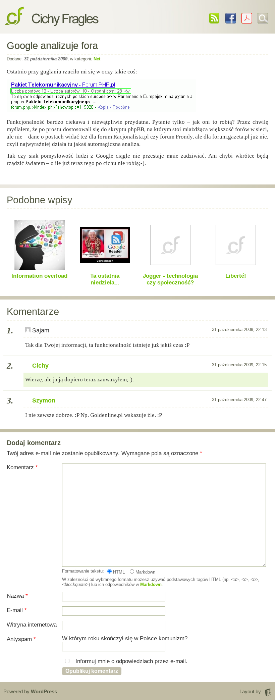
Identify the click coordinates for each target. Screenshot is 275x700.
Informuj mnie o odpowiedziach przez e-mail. (130, 661)
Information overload (39, 276)
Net (97, 58)
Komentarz (22, 467)
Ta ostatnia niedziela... (104, 279)
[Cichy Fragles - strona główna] (51, 20)
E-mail (17, 610)
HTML (118, 572)
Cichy (40, 365)
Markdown (144, 572)
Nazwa (17, 596)
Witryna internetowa (32, 625)
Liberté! (235, 276)
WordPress (44, 691)
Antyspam (21, 639)
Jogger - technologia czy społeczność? (170, 279)
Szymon (43, 400)
